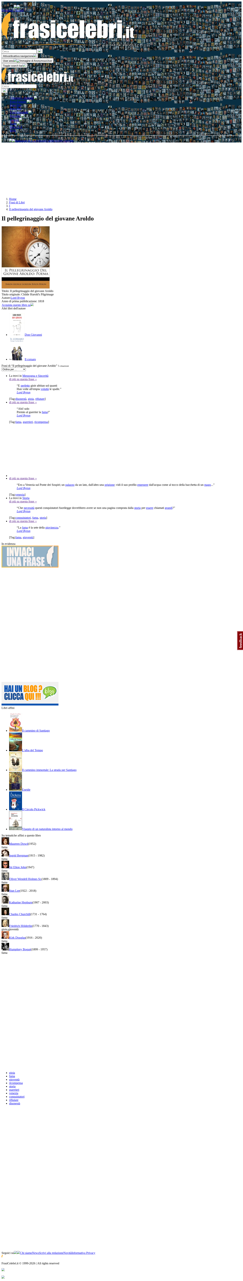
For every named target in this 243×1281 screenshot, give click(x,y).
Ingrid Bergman (18, 855)
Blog (13, 130)
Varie (13, 123)
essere (149, 507)
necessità (29, 507)
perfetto (25, 385)
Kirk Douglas (17, 937)
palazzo (69, 484)
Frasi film (15, 105)
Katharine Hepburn (20, 902)
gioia (31, 398)
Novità (67, 1253)
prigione (109, 484)
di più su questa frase (23, 379)
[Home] (38, 82)
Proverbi (15, 116)
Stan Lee (14, 890)
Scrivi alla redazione (51, 1253)
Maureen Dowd (18, 843)
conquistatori (23, 517)
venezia (19, 494)
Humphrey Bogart (20, 949)
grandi (168, 507)
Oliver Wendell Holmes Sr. (25, 879)
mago (207, 484)
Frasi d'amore (18, 101)
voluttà (45, 389)
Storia (25, 498)
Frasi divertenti (19, 112)
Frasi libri (15, 108)
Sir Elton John (17, 867)
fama (45, 412)
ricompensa (41, 422)
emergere (142, 484)
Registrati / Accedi (13, 10)
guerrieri (28, 422)
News (35, 1253)
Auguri (14, 119)
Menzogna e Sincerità (35, 375)
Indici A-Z (16, 127)
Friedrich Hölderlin (20, 925)
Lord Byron (18, 297)
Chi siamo (26, 1253)
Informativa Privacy (83, 1253)
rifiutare (40, 398)
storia (137, 507)
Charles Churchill (19, 914)
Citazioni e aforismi (22, 98)
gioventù (28, 537)
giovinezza (51, 527)
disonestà (20, 398)
